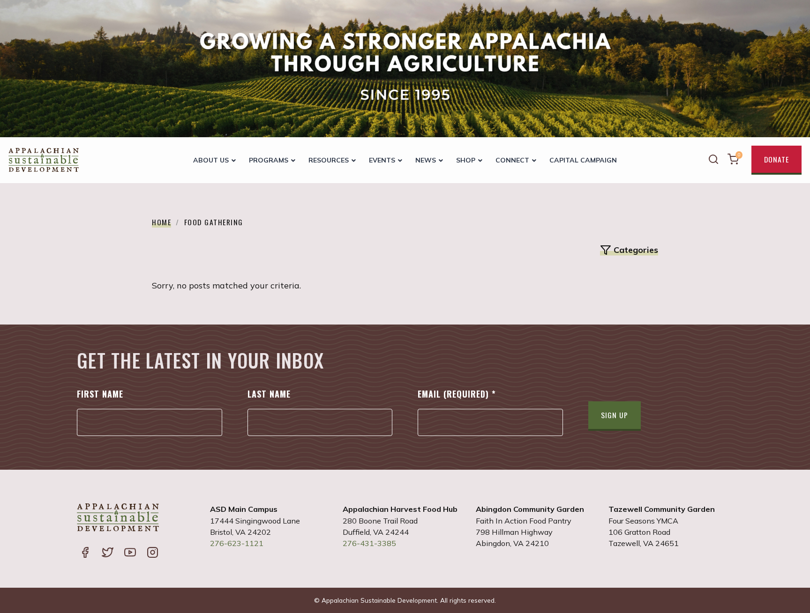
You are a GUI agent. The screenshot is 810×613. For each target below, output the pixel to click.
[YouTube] (130, 553)
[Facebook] (85, 553)
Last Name (269, 394)
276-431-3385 (369, 543)
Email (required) (457, 394)
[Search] (713, 160)
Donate (776, 159)
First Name (100, 394)
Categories (636, 249)
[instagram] (152, 553)
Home (161, 222)
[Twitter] (107, 553)
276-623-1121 (236, 543)
